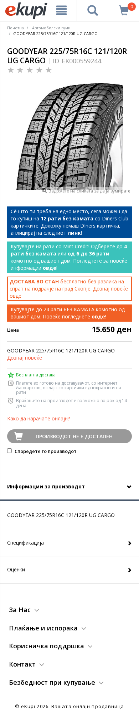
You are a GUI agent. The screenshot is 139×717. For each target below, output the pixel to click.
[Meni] (61, 10)
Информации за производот (46, 486)
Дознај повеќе (24, 357)
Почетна (15, 27)
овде (15, 295)
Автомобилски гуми (51, 27)
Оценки (16, 569)
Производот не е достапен (74, 436)
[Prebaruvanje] (93, 10)
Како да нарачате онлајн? (38, 418)
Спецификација (25, 542)
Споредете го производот (45, 451)
